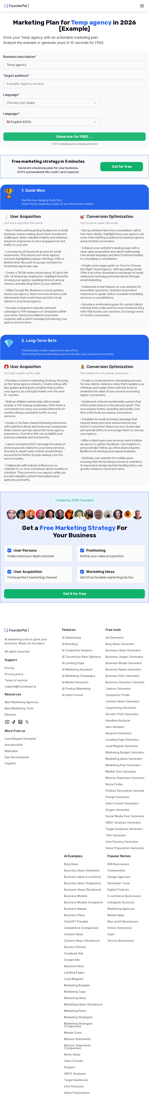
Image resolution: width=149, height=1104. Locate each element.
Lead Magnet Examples (20, 738)
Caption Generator (118, 688)
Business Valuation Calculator (126, 682)
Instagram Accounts (120, 902)
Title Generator (116, 835)
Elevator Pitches (75, 947)
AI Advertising (71, 637)
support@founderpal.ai (20, 686)
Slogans (69, 1067)
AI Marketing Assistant (77, 669)
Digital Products (118, 889)
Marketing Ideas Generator (124, 758)
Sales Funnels (73, 1060)
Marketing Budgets (77, 985)
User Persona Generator (122, 841)
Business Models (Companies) (84, 902)
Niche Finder (114, 784)
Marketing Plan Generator (123, 765)
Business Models (75, 896)
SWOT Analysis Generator (123, 822)
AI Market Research (75, 682)
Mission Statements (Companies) (78, 1047)
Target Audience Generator (124, 829)
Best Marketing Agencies (22, 702)
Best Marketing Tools (19, 708)
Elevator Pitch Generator (122, 714)
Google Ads (72, 959)
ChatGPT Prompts (76, 921)
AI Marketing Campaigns (78, 675)
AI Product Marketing (76, 688)
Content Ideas (73, 934)
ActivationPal (14, 744)
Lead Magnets (74, 978)
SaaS (110, 934)
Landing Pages (74, 972)
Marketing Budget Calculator (125, 752)
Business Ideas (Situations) (82, 889)
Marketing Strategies (78, 1017)
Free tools (113, 630)
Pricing (9, 668)
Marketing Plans (75, 1010)
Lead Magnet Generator (122, 746)
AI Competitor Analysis (77, 650)
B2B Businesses (118, 864)
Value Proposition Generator (125, 848)
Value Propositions (77, 1092)
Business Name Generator (123, 669)
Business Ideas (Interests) (82, 870)
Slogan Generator (118, 809)
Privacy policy (14, 674)
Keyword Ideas (74, 966)
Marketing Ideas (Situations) (83, 1004)
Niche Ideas (72, 1054)
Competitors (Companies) (81, 927)
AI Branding (70, 644)
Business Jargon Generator (124, 656)
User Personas (74, 1086)
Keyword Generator (119, 733)
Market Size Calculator (121, 771)
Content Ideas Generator (122, 701)
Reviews (10, 714)
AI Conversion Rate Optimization (84, 656)
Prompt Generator (118, 797)
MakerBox (11, 751)
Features (69, 630)
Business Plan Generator (122, 675)
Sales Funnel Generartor (122, 803)
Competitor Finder (118, 695)
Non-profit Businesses (122, 921)
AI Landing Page (73, 663)
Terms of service (16, 680)
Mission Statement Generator (126, 777)
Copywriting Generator (121, 707)
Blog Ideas (71, 864)
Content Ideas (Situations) (82, 940)
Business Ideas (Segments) (82, 883)
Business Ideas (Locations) (82, 876)
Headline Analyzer (118, 720)
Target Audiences (76, 1080)
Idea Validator (115, 726)
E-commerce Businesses (124, 896)
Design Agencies (118, 876)
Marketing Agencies (121, 908)
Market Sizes (73, 1032)
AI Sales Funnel (72, 695)
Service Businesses (120, 940)
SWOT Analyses (75, 1073)
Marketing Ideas (75, 998)
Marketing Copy (75, 991)
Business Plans (74, 915)
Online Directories (119, 927)
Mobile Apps (115, 915)
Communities (116, 870)
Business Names (75, 908)
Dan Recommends (17, 757)
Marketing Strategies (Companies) (78, 1025)
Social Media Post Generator (125, 816)
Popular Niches (119, 856)
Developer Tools (118, 883)
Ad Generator (115, 637)
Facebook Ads (73, 953)
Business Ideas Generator (123, 650)
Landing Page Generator (122, 739)
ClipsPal (10, 763)
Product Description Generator (126, 790)
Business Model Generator (124, 663)
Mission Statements (77, 1039)
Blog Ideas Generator (120, 644)
